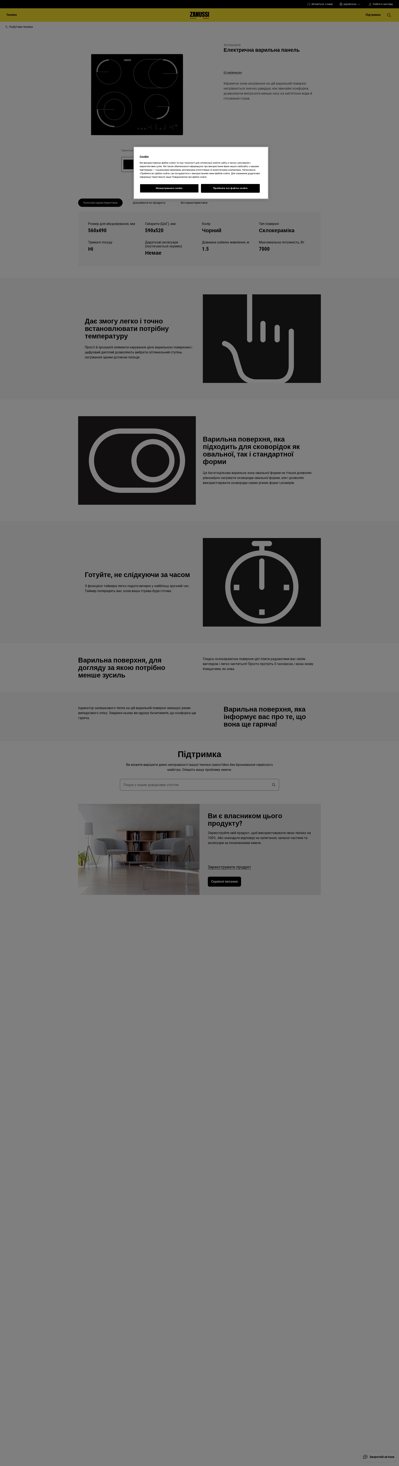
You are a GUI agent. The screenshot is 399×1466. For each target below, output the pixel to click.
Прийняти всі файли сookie (230, 188)
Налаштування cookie (169, 188)
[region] (200, 173)
